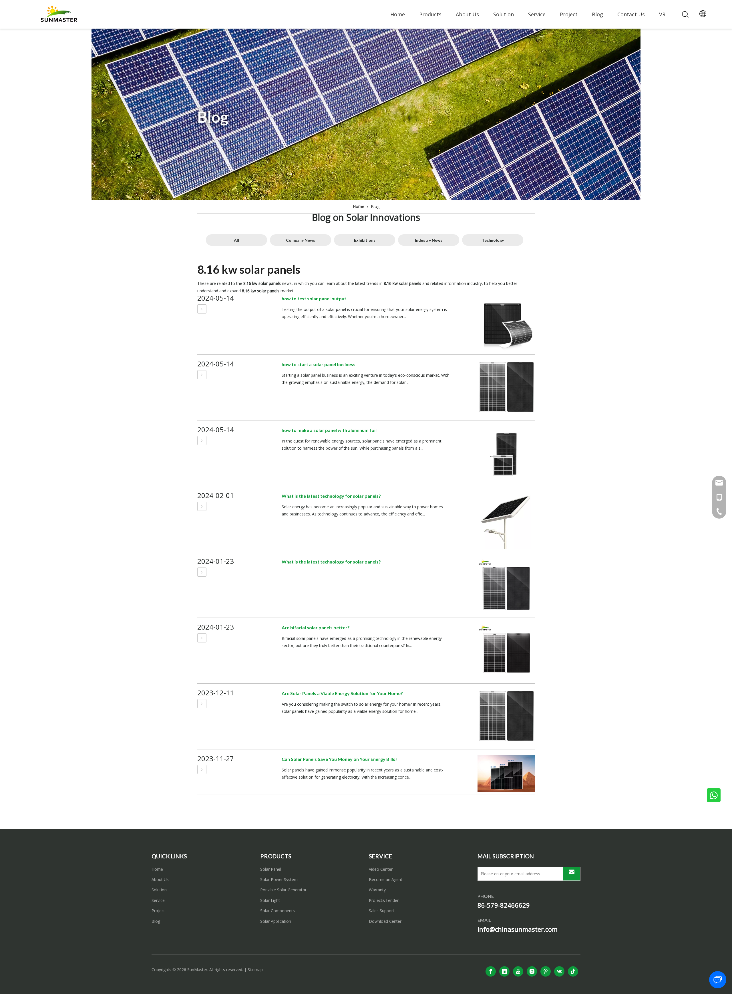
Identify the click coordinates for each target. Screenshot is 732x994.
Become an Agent (385, 879)
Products (430, 14)
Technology (493, 240)
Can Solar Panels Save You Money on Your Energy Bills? (339, 759)
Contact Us (631, 14)
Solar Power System (279, 879)
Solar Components (277, 910)
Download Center (385, 921)
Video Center (381, 869)
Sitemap (255, 969)
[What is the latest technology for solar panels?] (202, 506)
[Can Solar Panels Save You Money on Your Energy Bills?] (202, 769)
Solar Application (275, 921)
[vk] (559, 971)
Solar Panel (270, 869)
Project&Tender (384, 900)
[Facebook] (491, 971)
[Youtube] (518, 971)
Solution (503, 14)
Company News (300, 240)
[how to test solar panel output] (202, 309)
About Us (467, 14)
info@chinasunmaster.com (518, 929)
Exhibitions (364, 240)
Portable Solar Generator (283, 889)
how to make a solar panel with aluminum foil (329, 430)
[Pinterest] (545, 971)
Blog (597, 14)
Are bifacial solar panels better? (316, 627)
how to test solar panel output (314, 298)
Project (569, 14)
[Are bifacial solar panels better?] (202, 638)
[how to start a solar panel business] (202, 374)
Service (537, 14)
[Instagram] (532, 971)
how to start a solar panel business (318, 364)
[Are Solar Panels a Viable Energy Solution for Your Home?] (202, 703)
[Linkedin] (504, 971)
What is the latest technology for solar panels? (331, 496)
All (236, 240)
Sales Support (381, 910)
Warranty (377, 889)
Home (397, 14)
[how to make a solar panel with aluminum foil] (202, 440)
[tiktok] (573, 971)
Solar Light (270, 900)
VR (662, 14)
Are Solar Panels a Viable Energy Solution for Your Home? (342, 693)
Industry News (428, 240)
